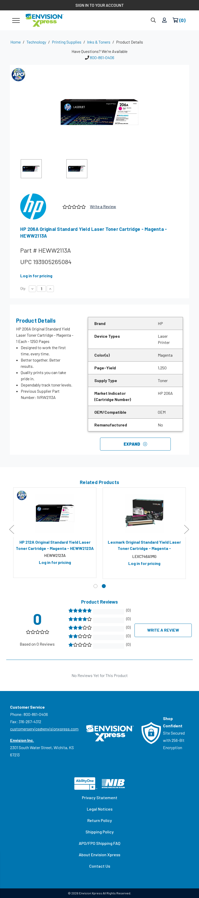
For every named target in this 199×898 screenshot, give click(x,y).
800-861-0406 (102, 57)
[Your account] (164, 20)
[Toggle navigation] (16, 20)
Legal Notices (99, 808)
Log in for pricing (36, 275)
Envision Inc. (22, 740)
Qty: (23, 288)
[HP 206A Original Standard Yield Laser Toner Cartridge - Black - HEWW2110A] (54, 513)
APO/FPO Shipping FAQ (99, 843)
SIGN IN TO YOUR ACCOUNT (99, 5)
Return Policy (99, 820)
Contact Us (99, 866)
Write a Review (103, 206)
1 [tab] (95, 586)
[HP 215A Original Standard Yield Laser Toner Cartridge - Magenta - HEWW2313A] (144, 513)
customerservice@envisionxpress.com (44, 728)
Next (186, 529)
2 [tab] (104, 586)
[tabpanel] (55, 532)
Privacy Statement (99, 797)
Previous (11, 529)
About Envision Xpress (99, 854)
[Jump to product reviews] (73, 206)
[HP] (39, 206)
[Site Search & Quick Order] (153, 20)
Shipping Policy (100, 831)
